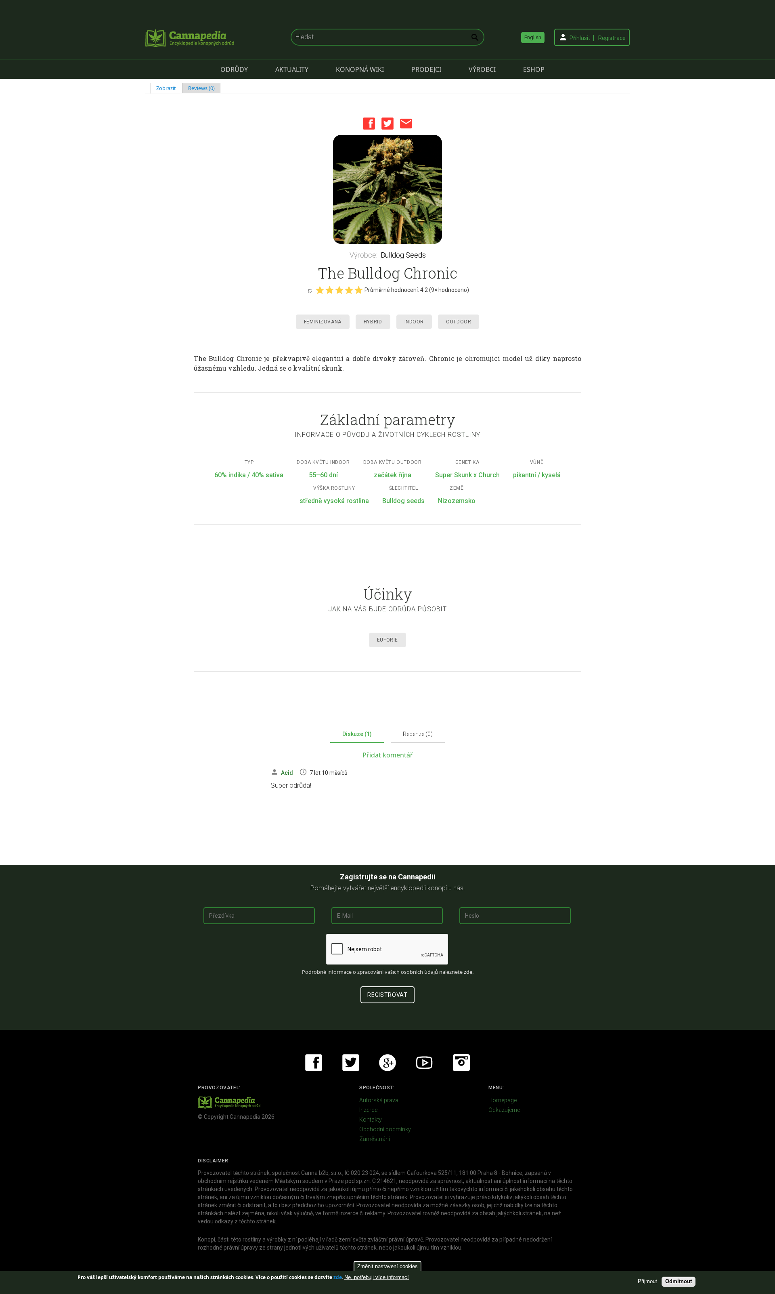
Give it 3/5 (339, 290)
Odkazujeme (504, 1110)
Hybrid (373, 322)
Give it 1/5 (320, 290)
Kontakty (370, 1119)
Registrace (612, 38)
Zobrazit (169, 88)
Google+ (387, 1063)
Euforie (387, 640)
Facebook (369, 123)
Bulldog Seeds (403, 255)
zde (337, 1277)
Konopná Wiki (360, 69)
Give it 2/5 (329, 290)
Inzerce (368, 1110)
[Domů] (189, 38)
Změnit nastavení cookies (387, 1266)
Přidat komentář (387, 755)
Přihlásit (580, 38)
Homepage (502, 1100)
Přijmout (647, 1281)
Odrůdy (234, 69)
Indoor (414, 322)
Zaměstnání (374, 1139)
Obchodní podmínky (385, 1129)
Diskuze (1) (357, 734)
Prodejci (426, 69)
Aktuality (291, 69)
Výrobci (482, 69)
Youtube (424, 1063)
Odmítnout (678, 1281)
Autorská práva (378, 1100)
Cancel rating (309, 290)
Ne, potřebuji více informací (376, 1277)
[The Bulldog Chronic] (387, 189)
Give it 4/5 (349, 290)
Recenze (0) (418, 734)
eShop (534, 69)
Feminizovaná (322, 322)
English (532, 37)
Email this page (406, 123)
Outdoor (458, 322)
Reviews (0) (201, 88)
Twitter (387, 123)
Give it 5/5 (358, 290)
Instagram (461, 1063)
